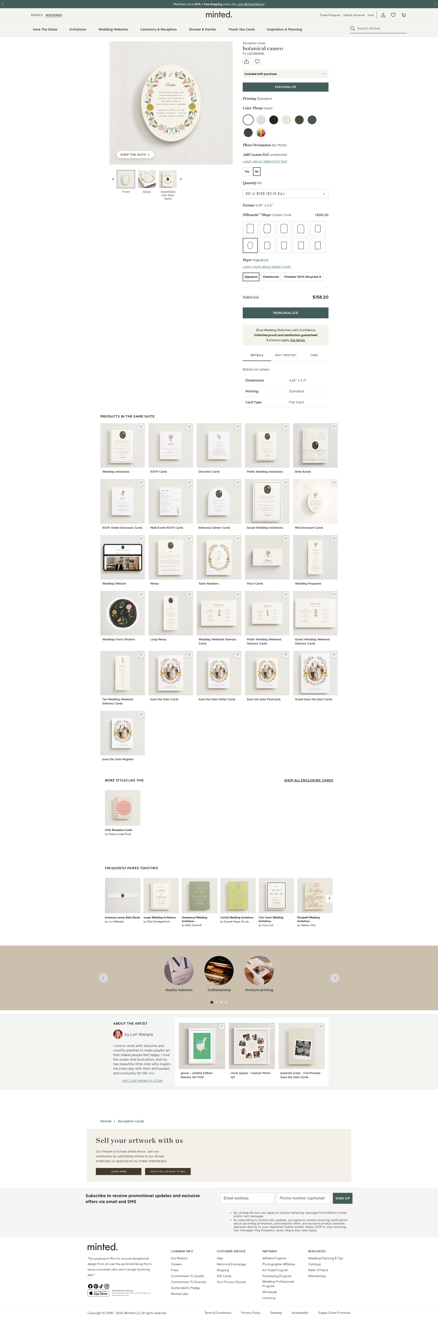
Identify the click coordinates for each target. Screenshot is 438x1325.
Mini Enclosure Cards (309, 527)
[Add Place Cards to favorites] (286, 538)
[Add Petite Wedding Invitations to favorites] (286, 427)
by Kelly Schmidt (192, 925)
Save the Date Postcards (264, 699)
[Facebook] (90, 1286)
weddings (53, 15)
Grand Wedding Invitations (265, 527)
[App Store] (98, 1294)
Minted (105, 1121)
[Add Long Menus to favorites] (189, 594)
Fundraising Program (277, 1276)
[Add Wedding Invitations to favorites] (141, 427)
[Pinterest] (96, 1286)
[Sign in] (383, 15)
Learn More (118, 1171)
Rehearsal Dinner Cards (214, 527)
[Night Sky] (248, 132)
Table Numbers (208, 583)
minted (37, 15)
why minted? (286, 355)
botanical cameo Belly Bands (122, 917)
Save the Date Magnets (118, 759)
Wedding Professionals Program (278, 1283)
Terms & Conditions (217, 1312)
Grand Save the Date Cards (313, 699)
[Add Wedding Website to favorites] (141, 538)
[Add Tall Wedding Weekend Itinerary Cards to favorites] (141, 654)
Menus (154, 583)
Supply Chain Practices (334, 1312)
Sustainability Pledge (185, 1288)
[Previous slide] (113, 179)
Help (220, 1258)
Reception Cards (131, 1121)
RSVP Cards (158, 471)
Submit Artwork (354, 15)
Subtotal (251, 297)
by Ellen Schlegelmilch (156, 921)
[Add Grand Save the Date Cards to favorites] (334, 654)
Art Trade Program (275, 1270)
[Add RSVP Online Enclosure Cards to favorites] (141, 482)
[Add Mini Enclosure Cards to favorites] (334, 482)
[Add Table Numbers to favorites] (237, 538)
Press (174, 1270)
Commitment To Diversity (188, 1282)
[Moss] (299, 119)
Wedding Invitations (115, 471)
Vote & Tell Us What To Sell (168, 1171)
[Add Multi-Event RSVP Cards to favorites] (189, 482)
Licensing (268, 1298)
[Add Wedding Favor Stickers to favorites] (141, 594)
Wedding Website (114, 583)
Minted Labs (179, 1293)
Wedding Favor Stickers (118, 639)
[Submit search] (352, 28)
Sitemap (276, 1312)
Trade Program (330, 15)
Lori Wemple (255, 53)
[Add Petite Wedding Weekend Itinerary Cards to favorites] (286, 594)
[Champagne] (286, 119)
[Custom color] (261, 132)
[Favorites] (393, 15)
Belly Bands (303, 471)
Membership (317, 1276)
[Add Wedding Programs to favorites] (334, 538)
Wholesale (269, 1292)
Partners (269, 1251)
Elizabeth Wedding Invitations (308, 919)
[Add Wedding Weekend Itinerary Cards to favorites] (237, 594)
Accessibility (300, 1312)
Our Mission (179, 1258)
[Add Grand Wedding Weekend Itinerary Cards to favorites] (334, 594)
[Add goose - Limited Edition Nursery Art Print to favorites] (221, 1026)
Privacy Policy (251, 1312)
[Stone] (261, 119)
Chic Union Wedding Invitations (271, 919)
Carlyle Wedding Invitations (236, 917)
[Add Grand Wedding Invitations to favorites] (286, 482)
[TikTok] (101, 1286)
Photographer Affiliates (278, 1264)
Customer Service (231, 1251)
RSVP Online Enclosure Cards (122, 527)
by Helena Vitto (306, 925)
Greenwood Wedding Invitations (194, 919)
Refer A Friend (318, 1270)
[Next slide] (180, 179)
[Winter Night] (312, 119)
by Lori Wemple (114, 921)
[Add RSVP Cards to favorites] (189, 427)
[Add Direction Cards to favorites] (237, 427)
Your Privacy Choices (231, 1282)
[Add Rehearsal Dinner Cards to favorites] (237, 482)
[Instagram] (107, 1286)
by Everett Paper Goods (234, 921)
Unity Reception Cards (118, 830)
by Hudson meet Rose (118, 834)
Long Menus (158, 639)
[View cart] (403, 15)
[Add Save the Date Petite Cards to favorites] (237, 654)
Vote (371, 15)
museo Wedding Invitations (159, 917)
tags (314, 355)
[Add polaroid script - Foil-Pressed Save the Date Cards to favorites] (321, 1026)
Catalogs (314, 1264)
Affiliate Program (274, 1258)
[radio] (247, 171)
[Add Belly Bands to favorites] (334, 427)
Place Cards (255, 583)
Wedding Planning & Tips (325, 1258)
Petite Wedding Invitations (265, 471)
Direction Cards (209, 471)
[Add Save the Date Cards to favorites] (189, 654)
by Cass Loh (266, 925)
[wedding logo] (219, 14)
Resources (317, 1251)
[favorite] (257, 61)
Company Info (182, 1251)
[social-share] (246, 61)
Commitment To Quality (187, 1276)
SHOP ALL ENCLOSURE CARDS (308, 780)
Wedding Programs (308, 583)
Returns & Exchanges (231, 1264)
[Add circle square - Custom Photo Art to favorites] (271, 1026)
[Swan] (248, 119)
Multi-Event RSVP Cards (166, 527)
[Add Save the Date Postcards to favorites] (286, 654)
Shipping (223, 1270)
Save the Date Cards (164, 699)
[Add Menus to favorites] (189, 538)
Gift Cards (224, 1276)
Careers (176, 1264)
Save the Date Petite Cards (216, 699)
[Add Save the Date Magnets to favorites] (141, 714)
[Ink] (273, 119)
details (257, 355)
